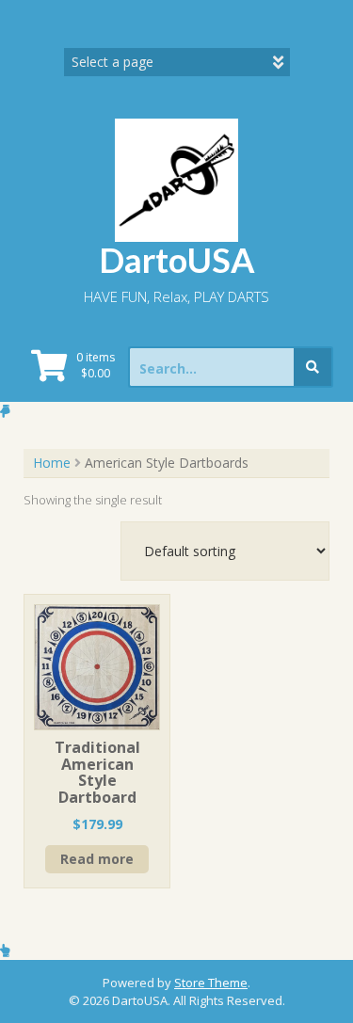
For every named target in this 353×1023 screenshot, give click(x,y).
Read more (97, 859)
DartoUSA (177, 259)
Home (52, 463)
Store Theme (211, 982)
